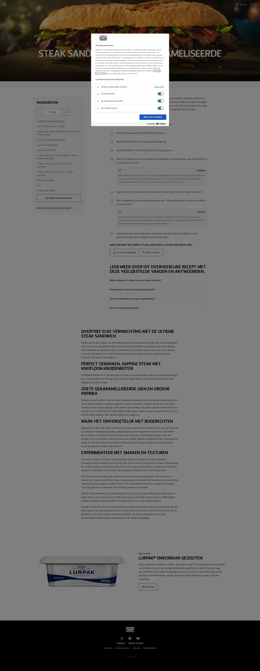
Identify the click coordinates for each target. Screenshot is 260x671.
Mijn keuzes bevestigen (153, 117)
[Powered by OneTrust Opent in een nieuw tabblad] (157, 124)
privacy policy (132, 73)
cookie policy (116, 73)
